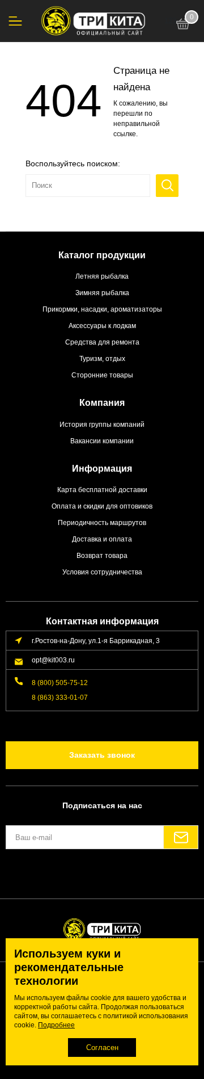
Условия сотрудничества (102, 572)
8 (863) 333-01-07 (60, 697)
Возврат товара (102, 555)
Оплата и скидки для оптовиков (102, 506)
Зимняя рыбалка (102, 292)
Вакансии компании (102, 440)
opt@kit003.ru (53, 660)
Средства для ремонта (102, 342)
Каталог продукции (102, 255)
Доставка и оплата (102, 539)
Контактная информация (102, 621)
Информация (102, 468)
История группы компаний (102, 424)
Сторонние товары (102, 375)
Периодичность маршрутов (102, 522)
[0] (183, 25)
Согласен (102, 1047)
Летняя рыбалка (102, 276)
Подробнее (56, 1025)
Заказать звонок (102, 754)
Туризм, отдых (102, 358)
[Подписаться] (181, 837)
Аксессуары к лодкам (102, 325)
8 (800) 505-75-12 (60, 682)
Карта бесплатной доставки (102, 489)
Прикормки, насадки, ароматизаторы (102, 309)
